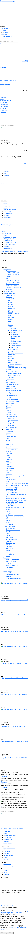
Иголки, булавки (11, 561)
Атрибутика (3, 102)
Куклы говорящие (13, 274)
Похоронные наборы (12, 284)
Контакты (5, 38)
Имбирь (13, 338)
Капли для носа (13, 351)
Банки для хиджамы (14, 373)
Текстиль (3, 108)
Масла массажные (11, 395)
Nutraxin (10, 319)
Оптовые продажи (8, 36)
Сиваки (8, 409)
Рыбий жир (14, 343)
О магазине (6, 28)
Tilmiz (7, 464)
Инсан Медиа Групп (12, 487)
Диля (7, 481)
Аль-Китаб (9, 474)
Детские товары (11, 271)
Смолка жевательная (15, 364)
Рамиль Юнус (10, 505)
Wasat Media (10, 468)
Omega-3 (13, 332)
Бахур (8, 440)
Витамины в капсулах (15, 330)
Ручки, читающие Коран (13, 578)
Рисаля (8, 509)
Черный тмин (15, 347)
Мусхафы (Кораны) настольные (16, 500)
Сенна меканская (16, 345)
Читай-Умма (9, 524)
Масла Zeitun (10, 394)
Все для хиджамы (11, 371)
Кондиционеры (13, 420)
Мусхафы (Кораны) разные (14, 502)
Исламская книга (11, 491)
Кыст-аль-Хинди (16, 341)
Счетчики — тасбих (12, 286)
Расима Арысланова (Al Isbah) (15, 507)
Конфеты (8, 535)
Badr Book (9, 451)
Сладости (9, 546)
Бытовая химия (8, 291)
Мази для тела (10, 392)
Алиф (7, 472)
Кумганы (8, 278)
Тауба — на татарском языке (15, 517)
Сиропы (8, 545)
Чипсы (8, 556)
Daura (8, 455)
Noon (7, 461)
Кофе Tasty (9, 537)
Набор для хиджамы (14, 375)
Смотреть (4, 776)
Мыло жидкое (10, 403)
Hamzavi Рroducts (13, 313)
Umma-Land (9, 466)
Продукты (3, 97)
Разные (8, 442)
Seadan (10, 325)
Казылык (8, 532)
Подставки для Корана (13, 282)
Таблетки (11, 366)
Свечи (10, 360)
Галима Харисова (11, 479)
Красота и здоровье (6, 101)
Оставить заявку (5, 84)
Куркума (13, 340)
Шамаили (9, 289)
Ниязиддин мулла (11, 504)
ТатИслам (9, 513)
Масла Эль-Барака (12, 399)
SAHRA (10, 323)
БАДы (5, 235)
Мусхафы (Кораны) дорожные (15, 498)
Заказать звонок (6, 183)
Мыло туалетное (11, 405)
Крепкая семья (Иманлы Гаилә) (16, 494)
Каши (7, 533)
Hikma (8, 457)
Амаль (8, 477)
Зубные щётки (10, 382)
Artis (7, 435)
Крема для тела (11, 388)
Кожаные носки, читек (12, 565)
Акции (4, 30)
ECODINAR (11, 308)
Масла (6, 859)
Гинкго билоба (15, 336)
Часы (7, 580)
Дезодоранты (10, 379)
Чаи (7, 552)
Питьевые (9, 541)
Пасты (10, 356)
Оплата (4, 34)
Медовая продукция (12, 539)
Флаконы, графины (12, 448)
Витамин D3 (14, 334)
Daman (10, 306)
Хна (9, 423)
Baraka (10, 302)
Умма (7, 518)
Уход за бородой (11, 414)
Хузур (7, 522)
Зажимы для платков (12, 559)
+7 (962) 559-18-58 (7, 905)
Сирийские (9, 444)
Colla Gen (9, 297)
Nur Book (8, 463)
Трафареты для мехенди (14, 287)
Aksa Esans (9, 431)
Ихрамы (8, 563)
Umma (5, 857)
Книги (2, 99)
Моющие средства (9, 239)
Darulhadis (9, 453)
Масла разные (10, 397)
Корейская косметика (12, 384)
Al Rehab (8, 433)
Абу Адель (9, 470)
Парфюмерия (4, 104)
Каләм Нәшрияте (11, 492)
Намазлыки (9, 567)
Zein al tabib (12, 328)
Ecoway (10, 310)
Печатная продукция (10, 242)
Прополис (11, 358)
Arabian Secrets (10, 295)
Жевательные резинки (13, 530)
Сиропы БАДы (12, 362)
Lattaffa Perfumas (11, 436)
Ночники (8, 576)
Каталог (4, 201)
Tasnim (10, 327)
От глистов (11, 354)
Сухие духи (9, 446)
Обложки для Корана (12, 280)
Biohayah (11, 304)
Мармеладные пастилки (15, 353)
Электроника (4, 106)
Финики (8, 550)
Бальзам (11, 418)
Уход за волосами (11, 416)
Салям (8, 511)
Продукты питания (9, 244)
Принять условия (6, 933)
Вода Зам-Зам (10, 528)
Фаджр (8, 520)
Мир (7, 496)
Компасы (8, 276)
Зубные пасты (10, 381)
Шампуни (11, 425)
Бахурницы (9, 572)
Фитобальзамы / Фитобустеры (17, 367)
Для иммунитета (13, 349)
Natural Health (10, 299)
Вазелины (9, 369)
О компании (7, 864)
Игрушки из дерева (14, 273)
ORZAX (10, 321)
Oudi (7, 438)
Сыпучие (8, 412)
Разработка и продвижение (15, 913)
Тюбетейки (9, 569)
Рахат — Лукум (10, 543)
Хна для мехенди (11, 427)
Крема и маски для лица (13, 390)
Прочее (8, 407)
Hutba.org (9, 459)
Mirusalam (11, 317)
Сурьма (8, 410)
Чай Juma (11, 554)
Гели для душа (10, 377)
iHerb (9, 315)
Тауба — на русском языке (14, 515)
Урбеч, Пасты (10, 548)
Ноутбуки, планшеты (12, 574)
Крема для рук (10, 386)
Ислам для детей (11, 489)
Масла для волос (13, 422)
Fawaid (10, 312)
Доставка (5, 32)
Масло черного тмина (12, 401)
